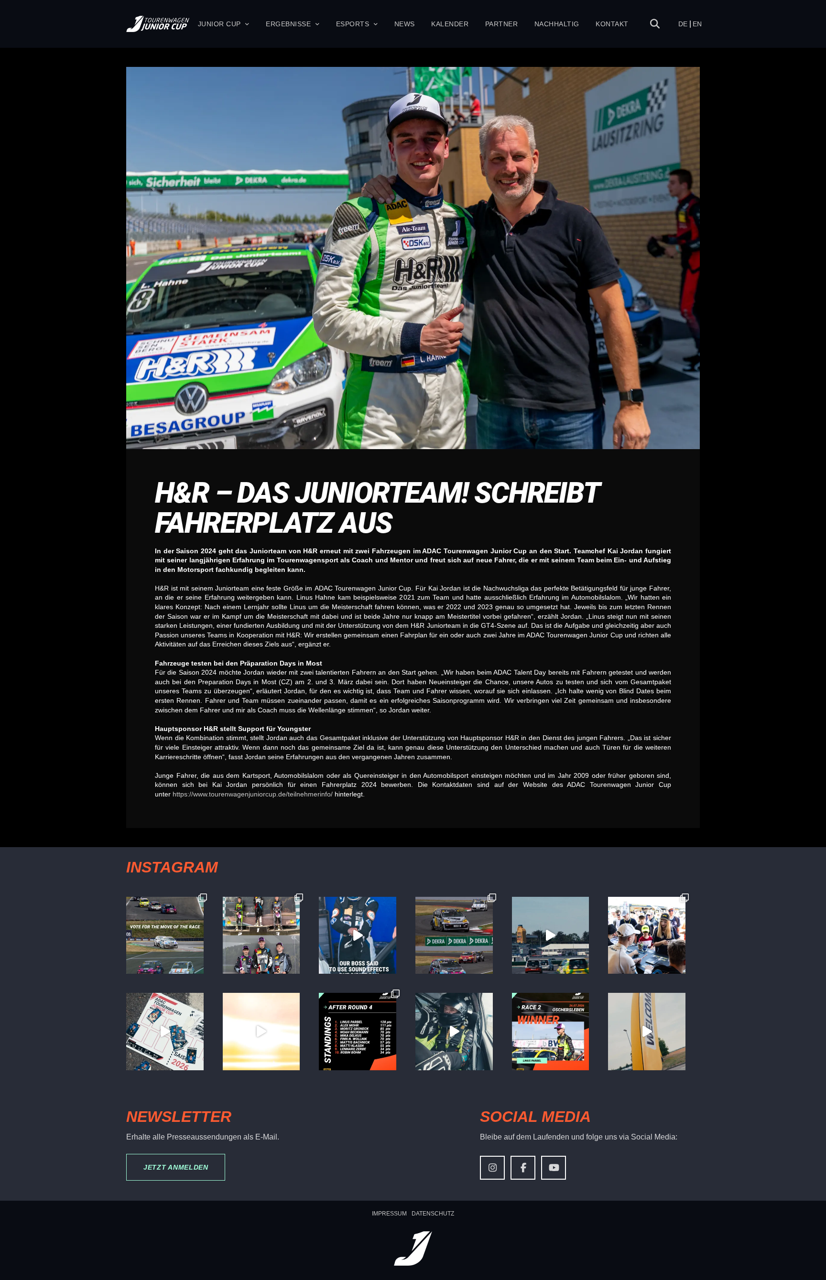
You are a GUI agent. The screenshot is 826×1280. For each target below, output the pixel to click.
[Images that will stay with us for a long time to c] (454, 1031)
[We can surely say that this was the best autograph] (261, 1031)
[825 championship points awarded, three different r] (261, 935)
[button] (655, 24)
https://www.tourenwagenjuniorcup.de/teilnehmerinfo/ (253, 794)
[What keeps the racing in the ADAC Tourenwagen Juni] (550, 935)
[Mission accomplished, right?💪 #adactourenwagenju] (357, 935)
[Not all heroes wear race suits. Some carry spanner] (454, 935)
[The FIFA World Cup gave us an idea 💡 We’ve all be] (165, 1031)
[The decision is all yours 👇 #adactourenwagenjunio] (165, 935)
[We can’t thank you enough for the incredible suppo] (646, 935)
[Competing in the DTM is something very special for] (646, 1031)
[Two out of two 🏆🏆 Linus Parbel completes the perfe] (550, 1031)
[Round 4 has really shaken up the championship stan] (357, 1031)
